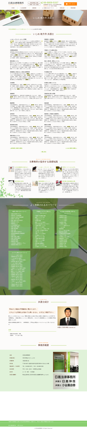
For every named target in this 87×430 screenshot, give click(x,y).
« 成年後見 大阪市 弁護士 (16, 148)
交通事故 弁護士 (63, 224)
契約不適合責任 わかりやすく (42, 224)
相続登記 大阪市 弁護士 (17, 273)
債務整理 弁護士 (63, 217)
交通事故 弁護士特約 (64, 236)
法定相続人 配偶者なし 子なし (18, 243)
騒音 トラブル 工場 (40, 236)
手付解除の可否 (48, 72)
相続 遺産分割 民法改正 (17, 220)
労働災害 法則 (62, 235)
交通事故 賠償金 (63, 240)
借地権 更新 (38, 220)
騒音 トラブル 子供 (40, 217)
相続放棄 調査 (14, 239)
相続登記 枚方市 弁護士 (17, 279)
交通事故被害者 (14, 50)
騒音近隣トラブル (14, 61)
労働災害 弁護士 (63, 215)
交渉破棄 (12, 82)
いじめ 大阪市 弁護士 (16, 263)
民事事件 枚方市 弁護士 (17, 266)
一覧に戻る (43, 151)
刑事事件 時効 (62, 222)
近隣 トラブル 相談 (40, 240)
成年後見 (12, 113)
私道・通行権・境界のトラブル (51, 61)
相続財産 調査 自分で (16, 244)
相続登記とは (14, 223)
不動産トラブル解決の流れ (50, 50)
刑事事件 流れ (62, 245)
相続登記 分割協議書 (16, 215)
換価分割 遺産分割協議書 (17, 217)
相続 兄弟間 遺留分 (16, 238)
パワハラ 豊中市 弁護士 (17, 277)
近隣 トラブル (38, 241)
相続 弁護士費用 (15, 227)
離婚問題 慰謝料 (63, 232)
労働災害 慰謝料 (63, 241)
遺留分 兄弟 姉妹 (15, 218)
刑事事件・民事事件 (49, 39)
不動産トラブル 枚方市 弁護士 (18, 281)
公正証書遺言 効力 (15, 225)
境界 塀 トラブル (39, 232)
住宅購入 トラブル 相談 (41, 246)
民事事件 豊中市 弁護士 (17, 274)
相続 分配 (13, 230)
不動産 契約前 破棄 (40, 238)
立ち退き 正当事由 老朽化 (41, 230)
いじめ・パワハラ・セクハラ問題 (18, 39)
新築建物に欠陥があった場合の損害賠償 (20, 72)
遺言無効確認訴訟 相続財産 (18, 233)
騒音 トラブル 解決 (40, 245)
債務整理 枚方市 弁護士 (17, 256)
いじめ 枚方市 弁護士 (16, 258)
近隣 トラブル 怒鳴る (40, 233)
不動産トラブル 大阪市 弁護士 (18, 268)
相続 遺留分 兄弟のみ (16, 231)
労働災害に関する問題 (49, 93)
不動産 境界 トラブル (40, 225)
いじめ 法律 (62, 227)
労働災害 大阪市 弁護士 (17, 276)
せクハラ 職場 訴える (64, 225)
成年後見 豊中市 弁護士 (17, 261)
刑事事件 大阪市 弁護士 (17, 286)
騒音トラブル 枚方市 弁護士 (18, 269)
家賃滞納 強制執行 (39, 243)
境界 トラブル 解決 (40, 227)
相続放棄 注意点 (15, 222)
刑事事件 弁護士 (63, 246)
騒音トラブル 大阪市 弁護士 (18, 271)
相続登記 (13, 235)
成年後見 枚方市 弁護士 (17, 264)
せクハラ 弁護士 (63, 219)
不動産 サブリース (39, 219)
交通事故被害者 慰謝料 (64, 233)
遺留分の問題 (47, 124)
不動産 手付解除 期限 (40, 215)
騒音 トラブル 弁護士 (40, 222)
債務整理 (12, 93)
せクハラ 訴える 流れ (64, 230)
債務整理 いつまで (63, 238)
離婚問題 (12, 103)
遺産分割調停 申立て (16, 214)
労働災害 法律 (62, 243)
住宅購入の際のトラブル (50, 82)
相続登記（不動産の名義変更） (51, 113)
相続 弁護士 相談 (15, 236)
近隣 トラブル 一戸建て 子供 (42, 228)
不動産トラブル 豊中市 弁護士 (18, 260)
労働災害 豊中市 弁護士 (17, 284)
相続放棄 (46, 103)
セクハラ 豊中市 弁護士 (17, 282)
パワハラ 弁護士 (63, 220)
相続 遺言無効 (14, 228)
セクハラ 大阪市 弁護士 (17, 255)
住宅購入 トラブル (39, 235)
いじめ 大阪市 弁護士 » (71, 148)
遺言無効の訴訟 (14, 124)
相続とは (46, 135)
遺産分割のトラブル (15, 135)
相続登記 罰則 (14, 241)
